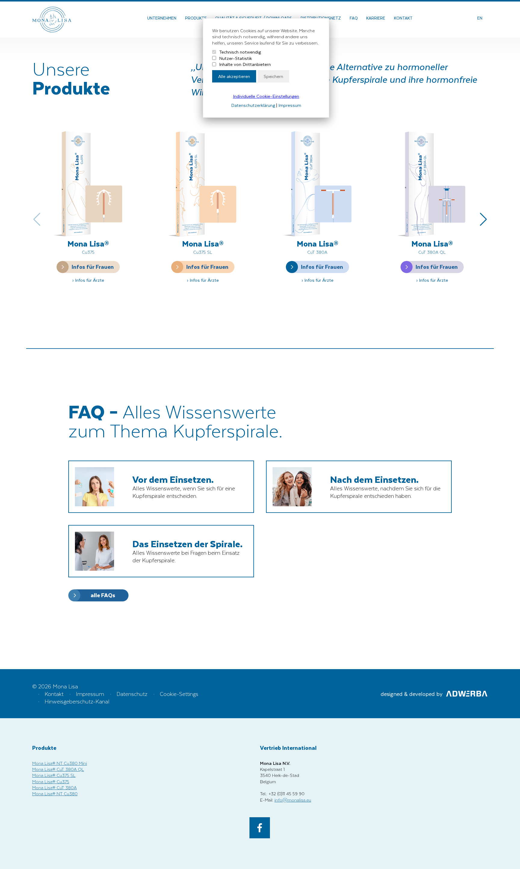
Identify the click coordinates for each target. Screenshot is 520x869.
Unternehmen (161, 18)
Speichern (273, 76)
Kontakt (403, 18)
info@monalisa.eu (292, 799)
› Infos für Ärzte (88, 280)
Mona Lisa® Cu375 (50, 781)
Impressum (289, 105)
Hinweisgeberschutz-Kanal (77, 701)
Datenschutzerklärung (253, 105)
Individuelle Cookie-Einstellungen (266, 96)
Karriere (375, 18)
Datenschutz (131, 693)
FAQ (354, 18)
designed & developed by (412, 693)
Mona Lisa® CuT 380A (54, 787)
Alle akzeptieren (234, 76)
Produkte (196, 18)
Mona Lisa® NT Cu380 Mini (59, 763)
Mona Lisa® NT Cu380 (55, 793)
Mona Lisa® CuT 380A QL (58, 769)
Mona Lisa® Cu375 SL (54, 775)
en (479, 18)
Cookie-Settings (179, 693)
